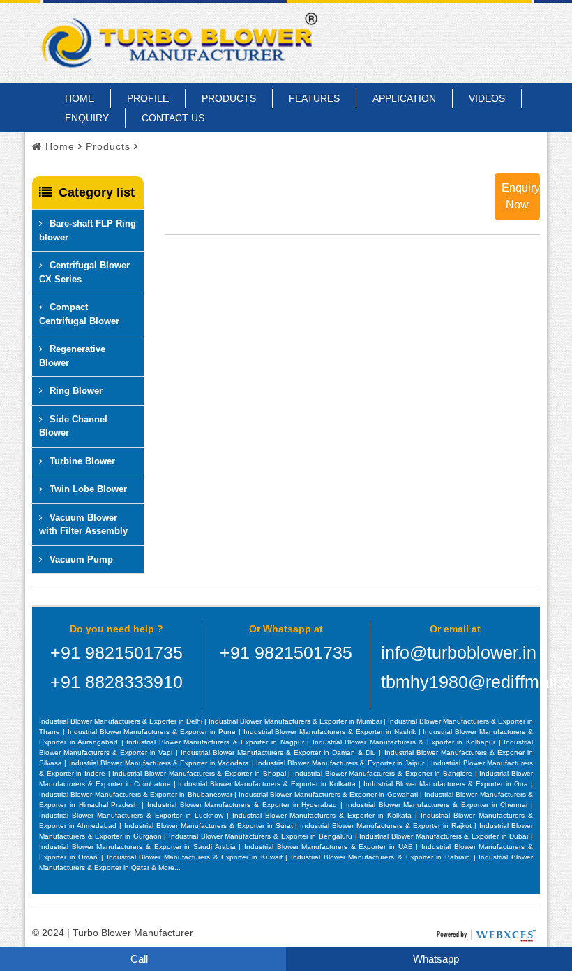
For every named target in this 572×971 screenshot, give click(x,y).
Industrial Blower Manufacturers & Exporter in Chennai (438, 805)
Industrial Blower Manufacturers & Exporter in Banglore (384, 773)
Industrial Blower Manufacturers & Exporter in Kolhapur (406, 742)
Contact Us (173, 117)
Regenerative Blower (72, 356)
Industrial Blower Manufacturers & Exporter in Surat (210, 825)
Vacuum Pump (81, 559)
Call (138, 959)
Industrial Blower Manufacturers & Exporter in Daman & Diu (280, 752)
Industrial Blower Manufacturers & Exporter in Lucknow (133, 815)
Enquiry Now (521, 196)
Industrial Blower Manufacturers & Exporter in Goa (447, 784)
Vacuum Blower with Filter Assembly (83, 524)
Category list (97, 192)
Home (79, 98)
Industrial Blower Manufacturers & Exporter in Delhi (121, 721)
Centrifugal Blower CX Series (84, 272)
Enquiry (87, 117)
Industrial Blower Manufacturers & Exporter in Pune (153, 731)
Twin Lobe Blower (88, 489)
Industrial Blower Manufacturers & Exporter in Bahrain (382, 857)
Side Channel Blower (73, 426)
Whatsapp (434, 959)
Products (229, 98)
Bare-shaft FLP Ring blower (87, 230)
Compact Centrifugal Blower (79, 314)
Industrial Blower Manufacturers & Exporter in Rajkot (387, 825)
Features (314, 98)
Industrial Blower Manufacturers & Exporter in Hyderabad (243, 805)
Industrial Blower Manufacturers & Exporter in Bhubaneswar (136, 794)
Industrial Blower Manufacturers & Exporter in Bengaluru (262, 836)
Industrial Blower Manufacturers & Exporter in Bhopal (200, 773)
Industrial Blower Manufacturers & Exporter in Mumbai (296, 721)
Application (404, 98)
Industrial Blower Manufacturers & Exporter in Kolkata (324, 815)
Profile (148, 98)
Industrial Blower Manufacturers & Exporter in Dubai (445, 836)
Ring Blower (76, 390)
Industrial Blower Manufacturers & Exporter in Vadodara (160, 763)
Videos (487, 98)
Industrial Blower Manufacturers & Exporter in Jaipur (341, 763)
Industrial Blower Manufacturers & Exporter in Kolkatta (268, 784)
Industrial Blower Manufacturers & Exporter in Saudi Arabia (139, 846)
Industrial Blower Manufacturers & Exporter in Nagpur (216, 742)
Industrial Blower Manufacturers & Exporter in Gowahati (329, 794)
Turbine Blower (82, 461)
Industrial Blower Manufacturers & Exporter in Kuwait (196, 857)
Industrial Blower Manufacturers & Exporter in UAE (330, 846)
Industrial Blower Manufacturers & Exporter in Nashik (331, 731)
